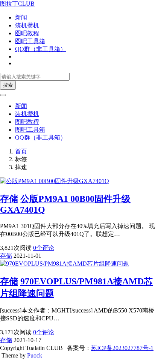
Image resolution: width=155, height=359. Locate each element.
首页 (21, 151)
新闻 (21, 17)
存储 (9, 199)
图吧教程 (27, 33)
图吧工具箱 (30, 41)
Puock (34, 355)
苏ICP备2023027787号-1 (122, 348)
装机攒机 (27, 25)
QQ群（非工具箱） (40, 49)
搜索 (8, 85)
